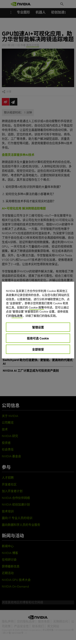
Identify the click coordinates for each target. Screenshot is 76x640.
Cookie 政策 (36, 307)
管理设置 (38, 327)
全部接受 (38, 349)
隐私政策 (17, 316)
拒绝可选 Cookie (38, 338)
